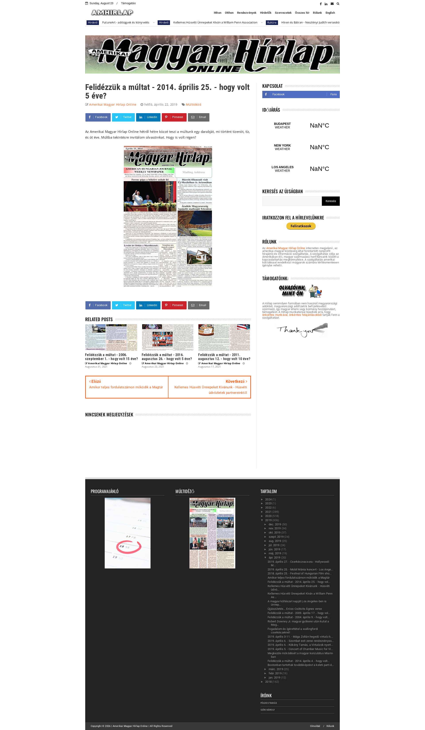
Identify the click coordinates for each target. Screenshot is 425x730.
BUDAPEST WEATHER (301, 125)
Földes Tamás (269, 703)
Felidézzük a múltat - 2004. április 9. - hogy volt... (299, 617)
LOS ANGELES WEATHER (301, 169)
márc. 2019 (276, 669)
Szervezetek (283, 12)
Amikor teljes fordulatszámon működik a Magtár (299, 577)
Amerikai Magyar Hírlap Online (285, 248)
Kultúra (244, 22)
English (330, 12)
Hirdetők (266, 12)
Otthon (229, 12)
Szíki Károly (268, 710)
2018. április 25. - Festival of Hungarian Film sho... (300, 573)
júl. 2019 (274, 545)
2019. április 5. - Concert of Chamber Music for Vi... (300, 649)
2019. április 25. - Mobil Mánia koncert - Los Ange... (300, 569)
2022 (268, 507)
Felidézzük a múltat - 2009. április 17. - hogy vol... (299, 613)
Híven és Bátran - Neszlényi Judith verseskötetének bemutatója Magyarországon (308, 22)
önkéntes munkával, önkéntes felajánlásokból (292, 314)
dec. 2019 (275, 524)
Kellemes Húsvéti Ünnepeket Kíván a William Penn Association (188, 22)
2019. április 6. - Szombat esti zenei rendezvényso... (301, 640)
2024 (268, 499)
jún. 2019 (275, 549)
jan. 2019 (275, 677)
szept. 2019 (276, 536)
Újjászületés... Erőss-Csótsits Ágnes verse (295, 608)
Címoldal (315, 726)
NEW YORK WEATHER (301, 147)
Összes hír (302, 12)
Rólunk (317, 12)
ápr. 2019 (275, 557)
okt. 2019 (275, 532)
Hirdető (136, 22)
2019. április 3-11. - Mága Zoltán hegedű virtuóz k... (300, 636)
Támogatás (128, 3)
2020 (268, 516)
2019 (268, 520)
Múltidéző (193, 104)
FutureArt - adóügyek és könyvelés (98, 22)
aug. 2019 (275, 541)
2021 (268, 511)
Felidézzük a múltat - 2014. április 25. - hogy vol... (299, 581)
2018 (268, 681)
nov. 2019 (275, 528)
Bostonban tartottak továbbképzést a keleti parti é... (301, 665)
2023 (268, 503)
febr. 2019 (275, 673)
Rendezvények (246, 12)
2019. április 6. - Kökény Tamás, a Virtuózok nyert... (300, 644)
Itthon (217, 12)
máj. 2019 (275, 553)
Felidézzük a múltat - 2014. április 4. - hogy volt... (299, 661)
